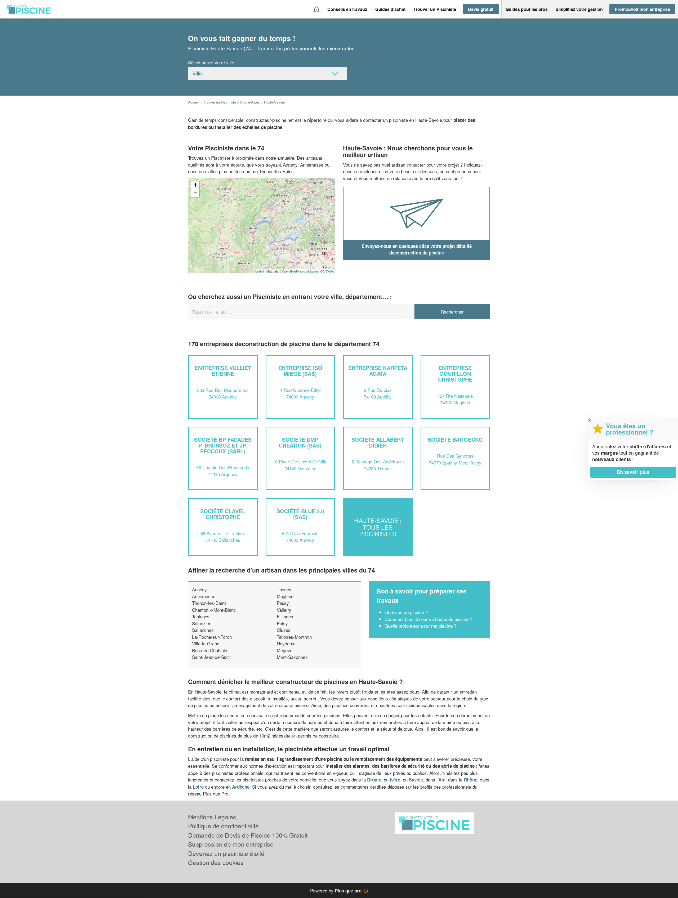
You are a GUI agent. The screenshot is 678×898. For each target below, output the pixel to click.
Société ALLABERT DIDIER (377, 442)
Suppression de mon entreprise (231, 844)
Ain (441, 779)
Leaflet (259, 271)
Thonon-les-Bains (209, 603)
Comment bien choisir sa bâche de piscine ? (428, 619)
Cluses (284, 630)
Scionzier (201, 623)
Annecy (199, 589)
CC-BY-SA (327, 271)
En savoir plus (633, 471)
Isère (395, 779)
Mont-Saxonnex (292, 657)
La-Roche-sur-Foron (212, 636)
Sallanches (203, 630)
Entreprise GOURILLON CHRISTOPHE (455, 373)
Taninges (200, 616)
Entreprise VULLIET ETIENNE (223, 370)
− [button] (195, 193)
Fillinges (285, 616)
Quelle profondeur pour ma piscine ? (420, 625)
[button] (347, 9)
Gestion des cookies (216, 862)
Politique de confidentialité (223, 825)
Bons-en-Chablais (209, 650)
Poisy (282, 623)
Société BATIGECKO (455, 439)
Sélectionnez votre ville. (211, 62)
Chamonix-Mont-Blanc (214, 609)
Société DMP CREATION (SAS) (300, 442)
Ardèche (240, 787)
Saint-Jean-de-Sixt (210, 657)
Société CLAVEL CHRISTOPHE (222, 514)
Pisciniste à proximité (232, 157)
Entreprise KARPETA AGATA (377, 370)
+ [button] (195, 185)
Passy (283, 603)
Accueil (193, 102)
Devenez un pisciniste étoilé (226, 853)
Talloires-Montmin (294, 636)
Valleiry (284, 609)
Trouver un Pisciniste (220, 102)
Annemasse (203, 596)
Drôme (374, 779)
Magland (285, 596)
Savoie (416, 779)
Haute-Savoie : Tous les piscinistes (377, 527)
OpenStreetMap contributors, (301, 271)
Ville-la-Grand (205, 643)
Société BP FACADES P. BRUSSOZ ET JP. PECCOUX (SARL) (223, 445)
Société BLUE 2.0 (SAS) (300, 514)
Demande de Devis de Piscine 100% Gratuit (247, 835)
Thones (284, 589)
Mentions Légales (212, 816)
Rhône (470, 779)
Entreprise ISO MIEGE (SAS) (300, 370)
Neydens (285, 643)
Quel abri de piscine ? (406, 612)
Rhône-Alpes (250, 102)
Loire (198, 787)
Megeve (284, 650)
